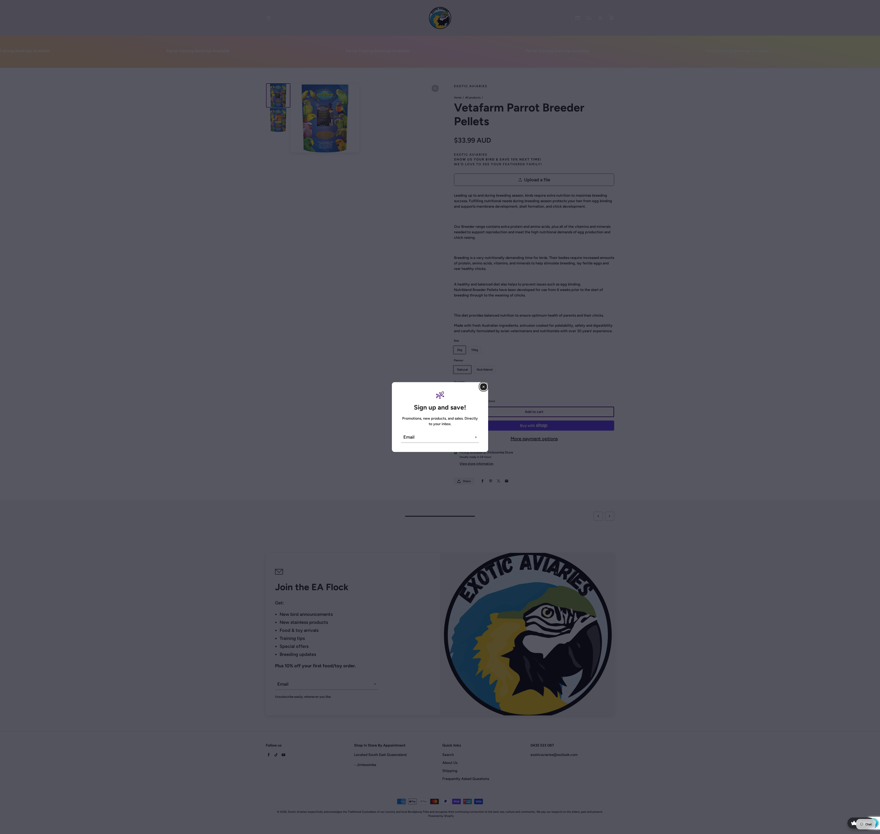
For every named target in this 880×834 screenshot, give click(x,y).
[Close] (483, 386)
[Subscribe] (476, 437)
